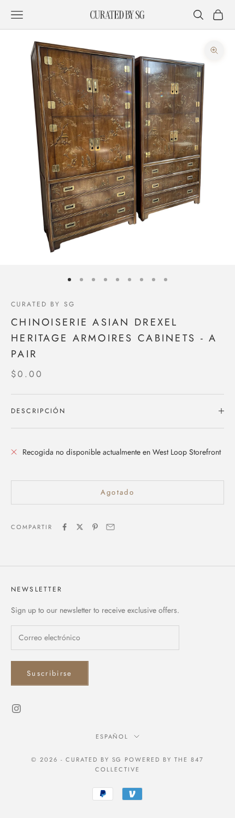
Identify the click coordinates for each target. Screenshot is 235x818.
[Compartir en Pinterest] (95, 527)
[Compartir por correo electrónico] (110, 527)
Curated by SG (43, 304)
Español (112, 736)
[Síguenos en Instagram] (16, 708)
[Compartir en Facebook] (64, 527)
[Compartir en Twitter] (79, 527)
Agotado (117, 492)
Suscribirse (50, 673)
